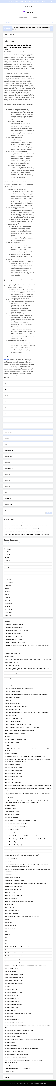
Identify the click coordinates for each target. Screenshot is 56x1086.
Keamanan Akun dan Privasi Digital (13, 776)
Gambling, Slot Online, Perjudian (12, 691)
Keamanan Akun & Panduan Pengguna (14, 770)
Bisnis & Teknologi (9, 656)
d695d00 (7, 51)
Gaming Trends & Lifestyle (11, 715)
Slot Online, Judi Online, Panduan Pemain (15, 956)
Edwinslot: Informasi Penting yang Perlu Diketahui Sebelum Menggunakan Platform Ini (26, 27)
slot (6, 444)
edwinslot (7, 676)
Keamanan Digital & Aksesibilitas (13, 782)
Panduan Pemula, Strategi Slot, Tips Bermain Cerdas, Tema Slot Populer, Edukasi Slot (25, 839)
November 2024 (8, 612)
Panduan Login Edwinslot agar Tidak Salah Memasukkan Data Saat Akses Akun (25, 1)
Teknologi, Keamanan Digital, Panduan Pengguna (16, 1054)
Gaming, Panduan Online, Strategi (13, 721)
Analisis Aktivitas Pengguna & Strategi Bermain (16, 630)
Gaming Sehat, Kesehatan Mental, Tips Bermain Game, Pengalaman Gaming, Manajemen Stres (27, 712)
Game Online (8, 700)
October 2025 (8, 579)
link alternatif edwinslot (10, 805)
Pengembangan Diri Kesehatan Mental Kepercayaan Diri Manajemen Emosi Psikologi (25, 883)
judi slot (7, 745)
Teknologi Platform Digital (11, 1045)
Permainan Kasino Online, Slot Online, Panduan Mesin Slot (19, 901)
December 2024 (8, 609)
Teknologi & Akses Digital (11, 989)
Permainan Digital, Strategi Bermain (13, 895)
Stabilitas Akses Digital (10, 971)
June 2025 (7, 591)
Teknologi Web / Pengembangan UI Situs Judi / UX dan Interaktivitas (21, 1048)
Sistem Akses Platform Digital (12, 913)
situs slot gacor (8, 432)
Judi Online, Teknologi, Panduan (12, 742)
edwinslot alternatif (9, 679)
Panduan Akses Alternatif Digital (12, 814)
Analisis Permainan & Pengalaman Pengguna (15, 642)
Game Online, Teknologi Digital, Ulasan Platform (16, 706)
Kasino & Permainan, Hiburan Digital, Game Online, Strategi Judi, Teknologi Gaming (25, 756)
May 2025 (7, 594)
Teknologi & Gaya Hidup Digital (12, 995)
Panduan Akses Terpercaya (11, 817)
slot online (7, 950)
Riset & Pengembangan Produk (12, 910)
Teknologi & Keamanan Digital (12, 998)
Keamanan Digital (9, 779)
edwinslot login (8, 682)
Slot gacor (6, 359)
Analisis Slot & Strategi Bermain (12, 653)
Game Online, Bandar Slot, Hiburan (13, 703)
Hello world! (22, 543)
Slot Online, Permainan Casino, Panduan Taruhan (16, 959)
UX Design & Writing (9, 1071)
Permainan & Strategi (10, 892)
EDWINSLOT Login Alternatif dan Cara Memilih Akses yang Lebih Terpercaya (23, 528)
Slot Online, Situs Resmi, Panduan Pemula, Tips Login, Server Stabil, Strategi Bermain (25, 965)
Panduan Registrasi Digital (11, 858)
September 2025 (9, 582)
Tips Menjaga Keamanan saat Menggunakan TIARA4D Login (19, 522)
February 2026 (8, 567)
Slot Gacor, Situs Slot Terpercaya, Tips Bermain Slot (17, 947)
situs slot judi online (10, 928)
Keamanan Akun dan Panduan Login (13, 773)
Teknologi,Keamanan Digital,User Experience (15, 1057)
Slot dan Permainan (9, 934)
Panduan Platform (9, 851)
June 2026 (7, 555)
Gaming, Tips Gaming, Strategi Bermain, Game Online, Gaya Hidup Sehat (22, 727)
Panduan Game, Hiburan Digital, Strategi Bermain (16, 826)
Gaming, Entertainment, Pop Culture (13, 718)
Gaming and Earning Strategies (12, 709)
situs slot (7, 919)
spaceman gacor (9, 498)
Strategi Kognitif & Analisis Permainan (14, 977)
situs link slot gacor (9, 396)
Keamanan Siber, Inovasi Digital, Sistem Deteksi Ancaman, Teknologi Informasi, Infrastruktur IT (28, 785)
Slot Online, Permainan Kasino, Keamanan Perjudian (17, 962)
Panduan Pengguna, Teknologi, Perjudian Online (16, 845)
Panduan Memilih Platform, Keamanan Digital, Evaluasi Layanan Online (22, 835)
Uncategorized (8, 1065)
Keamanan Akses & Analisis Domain (13, 767)
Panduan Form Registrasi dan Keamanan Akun (16, 823)
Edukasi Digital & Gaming (11, 673)
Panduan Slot (8, 861)
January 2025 (8, 606)
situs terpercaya (9, 468)
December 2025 (8, 573)
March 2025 (7, 600)
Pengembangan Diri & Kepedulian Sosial (14, 880)
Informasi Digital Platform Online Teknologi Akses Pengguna (19, 730)
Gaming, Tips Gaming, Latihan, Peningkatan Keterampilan (18, 724)
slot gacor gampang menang (12, 940)
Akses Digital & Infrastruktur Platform (14, 624)
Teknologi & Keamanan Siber (12, 1001)
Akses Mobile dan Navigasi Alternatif (14, 627)
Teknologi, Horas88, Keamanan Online (14, 1051)
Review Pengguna (9, 904)
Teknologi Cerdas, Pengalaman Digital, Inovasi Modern (18, 1013)
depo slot (7, 426)
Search (6, 510)
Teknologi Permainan (10, 1042)
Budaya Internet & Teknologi (11, 662)
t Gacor (8, 438)
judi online (7, 736)
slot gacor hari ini (9, 450)
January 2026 (8, 570)
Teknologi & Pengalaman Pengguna (13, 1004)
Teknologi (7, 986)
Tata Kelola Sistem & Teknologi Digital (14, 983)
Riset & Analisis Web (10, 907)
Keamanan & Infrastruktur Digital (12, 764)
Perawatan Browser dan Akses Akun (13, 886)
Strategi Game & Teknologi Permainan (14, 974)
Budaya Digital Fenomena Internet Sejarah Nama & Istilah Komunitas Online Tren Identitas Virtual (28, 659)
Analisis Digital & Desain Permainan (13, 639)
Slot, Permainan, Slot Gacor (11, 968)
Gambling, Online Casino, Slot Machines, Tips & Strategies (19, 688)
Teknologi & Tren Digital (10, 1010)
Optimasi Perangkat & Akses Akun (13, 811)
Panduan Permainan (9, 848)
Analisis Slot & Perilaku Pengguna (13, 650)
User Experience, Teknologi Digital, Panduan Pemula (17, 1068)
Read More (6, 377)
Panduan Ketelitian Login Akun (12, 829)
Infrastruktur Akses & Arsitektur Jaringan (15, 733)
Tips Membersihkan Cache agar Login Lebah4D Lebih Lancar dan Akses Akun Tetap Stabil (27, 534)
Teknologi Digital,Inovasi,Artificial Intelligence (16, 1033)
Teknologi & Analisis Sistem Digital (13, 992)
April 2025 (7, 597)
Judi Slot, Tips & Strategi (11, 753)
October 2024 (8, 615)
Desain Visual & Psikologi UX (12, 665)
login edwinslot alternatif (11, 808)
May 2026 (7, 558)
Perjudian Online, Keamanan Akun (13, 889)
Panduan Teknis (8, 874)
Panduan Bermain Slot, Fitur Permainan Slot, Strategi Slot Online (20, 820)
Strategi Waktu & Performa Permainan (14, 980)
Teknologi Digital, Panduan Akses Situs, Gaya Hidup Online (19, 1030)
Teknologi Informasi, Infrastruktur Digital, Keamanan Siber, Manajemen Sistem (24, 1039)
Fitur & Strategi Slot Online (11, 685)
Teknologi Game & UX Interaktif (12, 1036)
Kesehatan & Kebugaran (10, 797)
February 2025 (8, 603)
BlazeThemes (43, 1083)
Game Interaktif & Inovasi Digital (12, 697)
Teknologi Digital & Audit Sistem (12, 1019)
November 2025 (8, 576)
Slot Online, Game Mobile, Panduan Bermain (15, 953)
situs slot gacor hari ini (10, 402)
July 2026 (7, 551)
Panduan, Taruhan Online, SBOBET (13, 877)
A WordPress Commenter (11, 543)
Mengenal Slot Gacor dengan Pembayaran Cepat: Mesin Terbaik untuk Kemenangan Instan (18, 47)
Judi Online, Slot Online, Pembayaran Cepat (15, 739)
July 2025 (7, 588)
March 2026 (7, 564)
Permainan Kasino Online (11, 898)
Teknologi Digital (9, 1016)
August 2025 (8, 585)
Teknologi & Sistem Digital (11, 1007)
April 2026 (7, 561)
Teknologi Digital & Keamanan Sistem (14, 1022)
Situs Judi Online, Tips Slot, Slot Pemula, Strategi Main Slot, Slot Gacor (22, 916)
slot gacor (7, 462)
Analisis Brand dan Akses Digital (13, 633)
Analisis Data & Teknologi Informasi (13, 636)
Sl (5, 438)
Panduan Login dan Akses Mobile (13, 832)
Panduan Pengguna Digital (11, 842)
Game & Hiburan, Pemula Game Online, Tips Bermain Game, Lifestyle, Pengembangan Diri (26, 694)
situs (6, 414)
